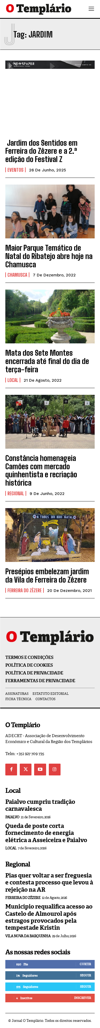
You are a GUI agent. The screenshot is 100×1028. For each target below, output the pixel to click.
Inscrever (82, 998)
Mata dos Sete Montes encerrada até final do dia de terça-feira (47, 361)
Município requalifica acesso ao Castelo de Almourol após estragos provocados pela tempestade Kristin (49, 917)
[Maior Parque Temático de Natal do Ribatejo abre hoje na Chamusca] (50, 211)
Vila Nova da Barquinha (27, 936)
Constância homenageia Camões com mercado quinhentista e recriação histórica (41, 470)
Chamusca (17, 274)
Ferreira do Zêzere (24, 590)
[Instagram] (55, 769)
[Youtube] (40, 769)
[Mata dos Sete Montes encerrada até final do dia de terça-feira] (50, 316)
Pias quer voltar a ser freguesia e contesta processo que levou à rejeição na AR (49, 883)
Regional (15, 493)
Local (12, 380)
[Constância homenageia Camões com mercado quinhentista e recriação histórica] (50, 422)
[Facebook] (11, 769)
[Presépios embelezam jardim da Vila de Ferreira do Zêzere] (50, 535)
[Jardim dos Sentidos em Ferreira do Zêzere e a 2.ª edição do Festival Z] (50, 106)
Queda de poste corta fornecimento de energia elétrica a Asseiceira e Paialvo (46, 833)
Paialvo (12, 817)
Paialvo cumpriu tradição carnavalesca (40, 805)
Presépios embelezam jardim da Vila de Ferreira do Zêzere (47, 575)
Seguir (85, 975)
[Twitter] (25, 769)
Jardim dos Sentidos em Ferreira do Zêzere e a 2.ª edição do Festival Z (41, 151)
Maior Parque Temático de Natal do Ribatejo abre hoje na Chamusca (49, 256)
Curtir (85, 964)
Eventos (15, 169)
